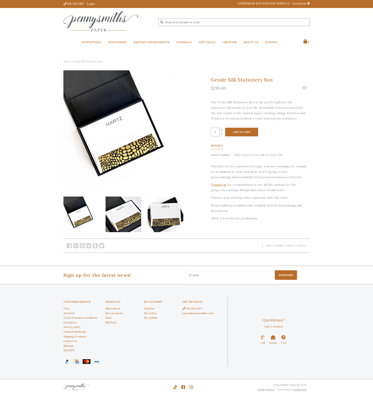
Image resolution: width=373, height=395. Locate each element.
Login (91, 4)
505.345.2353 (193, 308)
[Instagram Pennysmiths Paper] (191, 387)
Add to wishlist (274, 245)
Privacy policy (72, 327)
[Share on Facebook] (69, 245)
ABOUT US (251, 42)
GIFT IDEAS (207, 42)
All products (112, 308)
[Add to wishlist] (304, 88)
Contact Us (70, 341)
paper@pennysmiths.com (197, 313)
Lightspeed (299, 389)
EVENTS (271, 42)
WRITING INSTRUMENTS (151, 42)
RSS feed (110, 322)
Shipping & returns (74, 336)
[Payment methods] (68, 362)
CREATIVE (229, 42)
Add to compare (296, 245)
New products (114, 313)
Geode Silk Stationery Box (88, 61)
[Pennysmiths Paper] (107, 22)
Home (66, 61)
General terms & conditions (80, 317)
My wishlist (150, 317)
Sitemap (68, 345)
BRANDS (68, 350)
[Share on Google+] (75, 245)
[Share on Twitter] (101, 245)
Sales (108, 317)
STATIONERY (117, 42)
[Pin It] (82, 245)
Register (149, 308)
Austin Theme (266, 389)
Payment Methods (74, 331)
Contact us (218, 185)
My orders (150, 313)
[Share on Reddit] (88, 245)
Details (217, 145)
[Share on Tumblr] (95, 245)
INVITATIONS (91, 42)
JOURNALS (184, 42)
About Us (69, 313)
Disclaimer (70, 322)
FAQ (66, 308)
